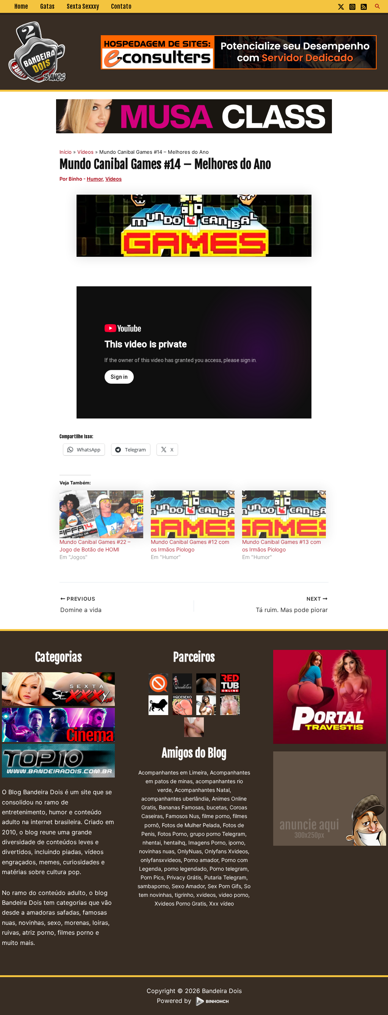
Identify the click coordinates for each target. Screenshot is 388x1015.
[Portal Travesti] (329, 696)
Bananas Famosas (181, 807)
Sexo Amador (188, 886)
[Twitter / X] (341, 6)
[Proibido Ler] (158, 682)
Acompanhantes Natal (202, 790)
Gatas (47, 6)
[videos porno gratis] (206, 682)
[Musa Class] (194, 115)
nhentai (151, 842)
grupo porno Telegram (217, 834)
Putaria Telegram (225, 877)
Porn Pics (152, 877)
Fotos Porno (172, 834)
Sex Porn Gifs (224, 886)
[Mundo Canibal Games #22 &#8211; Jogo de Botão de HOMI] (101, 514)
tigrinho (184, 895)
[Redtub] (230, 682)
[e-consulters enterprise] (239, 51)
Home (21, 6)
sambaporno (153, 886)
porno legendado (185, 868)
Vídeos (113, 179)
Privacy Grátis (184, 877)
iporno (236, 842)
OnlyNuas (189, 851)
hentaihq (174, 842)
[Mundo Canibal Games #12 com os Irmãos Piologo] (193, 514)
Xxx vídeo (221, 903)
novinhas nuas (156, 851)
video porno (233, 895)
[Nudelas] (182, 682)
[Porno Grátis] (230, 704)
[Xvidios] (206, 704)
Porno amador (201, 860)
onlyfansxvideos (161, 860)
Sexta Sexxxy (83, 6)
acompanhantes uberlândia (175, 798)
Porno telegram (228, 868)
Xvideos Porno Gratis (180, 903)
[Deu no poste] (158, 704)
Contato (121, 6)
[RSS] (363, 6)
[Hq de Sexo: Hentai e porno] (182, 704)
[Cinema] (58, 725)
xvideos (206, 895)
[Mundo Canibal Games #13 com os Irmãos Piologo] (284, 514)
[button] (378, 6)
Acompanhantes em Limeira (172, 772)
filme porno (216, 816)
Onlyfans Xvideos (226, 851)
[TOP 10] (58, 761)
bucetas (217, 807)
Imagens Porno (206, 842)
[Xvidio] (194, 726)
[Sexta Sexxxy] (58, 689)
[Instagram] (352, 6)
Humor (95, 179)
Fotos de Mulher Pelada (191, 825)
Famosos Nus (182, 816)
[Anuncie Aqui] (329, 798)
